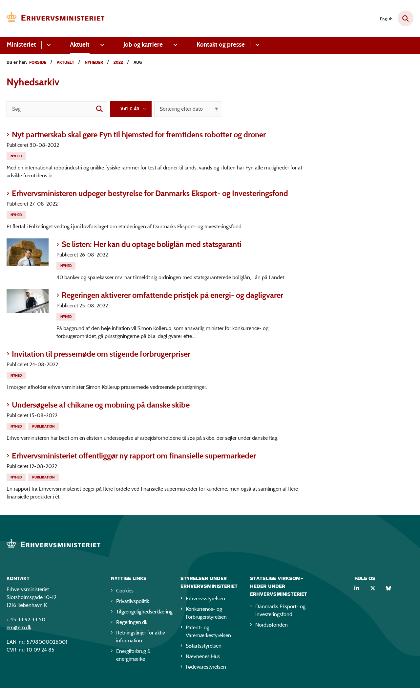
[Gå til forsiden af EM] (56, 18)
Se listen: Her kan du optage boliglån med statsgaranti (152, 244)
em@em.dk (19, 627)
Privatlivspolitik (132, 601)
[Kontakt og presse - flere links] (256, 45)
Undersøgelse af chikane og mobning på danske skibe (101, 405)
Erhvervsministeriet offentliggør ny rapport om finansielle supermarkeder (134, 455)
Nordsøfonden (271, 625)
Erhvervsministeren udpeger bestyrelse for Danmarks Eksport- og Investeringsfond (150, 193)
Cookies (125, 591)
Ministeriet (21, 44)
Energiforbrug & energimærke (133, 655)
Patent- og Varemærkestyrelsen (208, 631)
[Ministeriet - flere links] (47, 45)
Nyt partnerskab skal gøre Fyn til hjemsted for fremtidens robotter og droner (139, 134)
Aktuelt (80, 44)
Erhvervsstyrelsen (205, 598)
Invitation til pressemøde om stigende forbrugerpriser (101, 354)
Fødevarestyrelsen (206, 667)
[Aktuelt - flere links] (101, 45)
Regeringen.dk (131, 622)
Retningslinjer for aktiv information (140, 637)
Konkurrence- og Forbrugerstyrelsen (206, 613)
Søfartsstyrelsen (203, 646)
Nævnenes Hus (203, 656)
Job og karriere (143, 44)
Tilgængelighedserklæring (143, 612)
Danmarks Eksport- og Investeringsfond (280, 610)
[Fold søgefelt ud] (405, 18)
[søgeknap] (99, 109)
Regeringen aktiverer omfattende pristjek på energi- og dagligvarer (172, 295)
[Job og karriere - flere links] (174, 45)
